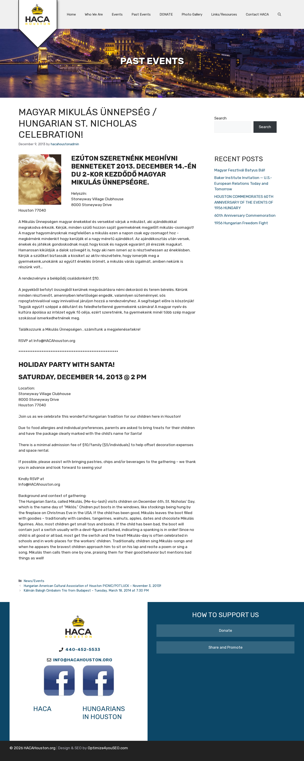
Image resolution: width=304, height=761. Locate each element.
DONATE (166, 14)
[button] (279, 14)
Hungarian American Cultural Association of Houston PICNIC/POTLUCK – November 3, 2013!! (92, 586)
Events (117, 14)
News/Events (34, 581)
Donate (225, 630)
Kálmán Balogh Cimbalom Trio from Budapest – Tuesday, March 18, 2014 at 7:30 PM (86, 590)
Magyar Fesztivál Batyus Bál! (239, 170)
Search (220, 118)
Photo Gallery (192, 14)
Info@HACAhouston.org (82, 659)
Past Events (141, 14)
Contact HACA (257, 14)
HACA (42, 709)
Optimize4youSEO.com (108, 748)
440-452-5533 (82, 649)
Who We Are (94, 14)
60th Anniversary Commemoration (245, 215)
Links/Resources (224, 14)
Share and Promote (226, 647)
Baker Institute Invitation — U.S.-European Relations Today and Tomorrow (243, 183)
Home (71, 14)
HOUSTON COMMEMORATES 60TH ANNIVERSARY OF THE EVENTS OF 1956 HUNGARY (243, 202)
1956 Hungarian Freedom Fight (241, 223)
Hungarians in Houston (103, 713)
